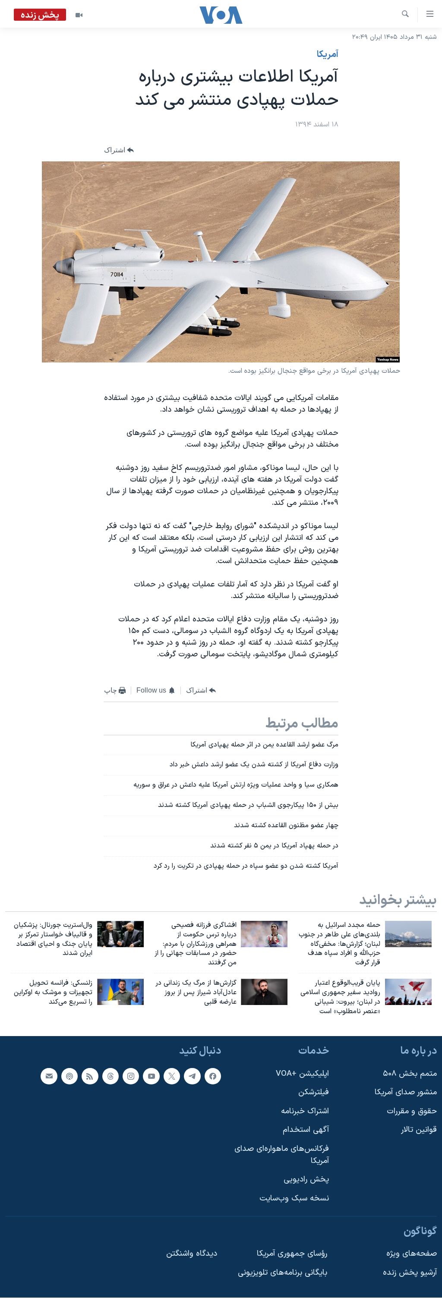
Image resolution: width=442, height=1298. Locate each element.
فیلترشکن (313, 1093)
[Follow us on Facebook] (213, 1076)
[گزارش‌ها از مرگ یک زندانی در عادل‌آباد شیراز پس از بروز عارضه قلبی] (264, 992)
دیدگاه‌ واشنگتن (191, 1254)
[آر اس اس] (90, 1076)
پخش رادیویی (306, 1180)
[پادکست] (69, 1076)
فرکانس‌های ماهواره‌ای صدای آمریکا (281, 1155)
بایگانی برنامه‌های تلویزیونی (282, 1273)
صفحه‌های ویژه (411, 1254)
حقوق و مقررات (412, 1111)
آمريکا (327, 55)
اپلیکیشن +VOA (302, 1074)
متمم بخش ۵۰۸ (410, 1074)
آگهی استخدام (306, 1130)
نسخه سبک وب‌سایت (294, 1198)
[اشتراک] (49, 1076)
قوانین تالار (419, 1130)
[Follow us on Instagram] (131, 1076)
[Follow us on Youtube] (151, 1076)
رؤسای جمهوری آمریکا (292, 1254)
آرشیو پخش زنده (410, 1273)
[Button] (119, 150)
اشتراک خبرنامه (305, 1111)
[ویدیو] (79, 15)
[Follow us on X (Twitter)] (172, 1076)
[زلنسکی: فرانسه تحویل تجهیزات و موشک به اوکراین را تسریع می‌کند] (120, 992)
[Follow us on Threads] (110, 1076)
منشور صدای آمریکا (406, 1093)
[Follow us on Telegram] (192, 1076)
